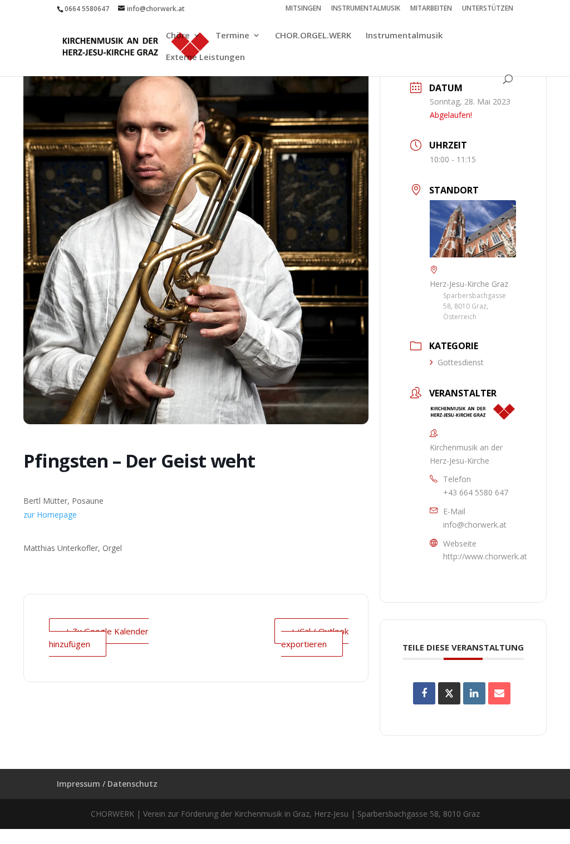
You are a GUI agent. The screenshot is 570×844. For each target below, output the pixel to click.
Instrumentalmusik (404, 36)
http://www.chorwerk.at (485, 556)
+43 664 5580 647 (475, 492)
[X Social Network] (449, 693)
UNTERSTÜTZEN (487, 9)
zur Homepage (50, 514)
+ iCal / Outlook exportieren (314, 637)
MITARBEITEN (431, 9)
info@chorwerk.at (475, 524)
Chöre (178, 36)
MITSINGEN (303, 9)
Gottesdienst (461, 362)
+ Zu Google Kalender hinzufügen (99, 637)
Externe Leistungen (205, 57)
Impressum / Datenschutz (107, 783)
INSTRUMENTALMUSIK (365, 9)
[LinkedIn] (474, 693)
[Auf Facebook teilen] (424, 693)
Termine (232, 36)
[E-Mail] (499, 693)
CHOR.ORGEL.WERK (313, 36)
